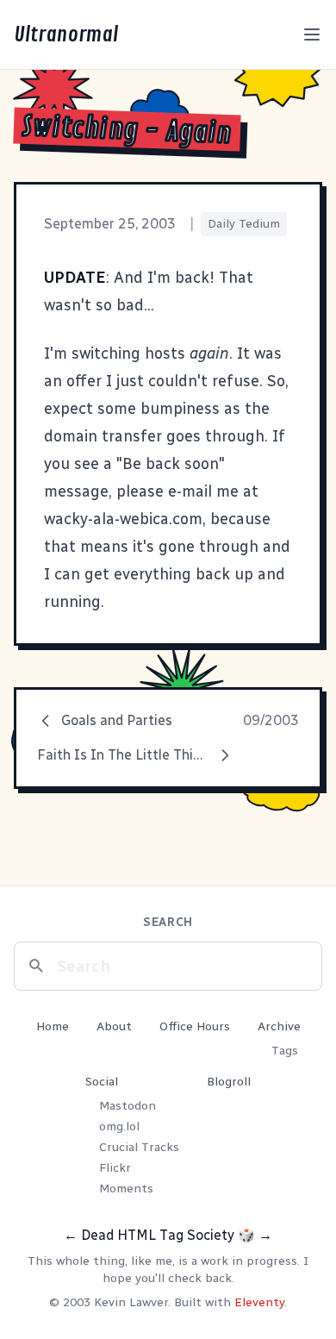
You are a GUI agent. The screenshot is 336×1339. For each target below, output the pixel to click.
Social (101, 1081)
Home (52, 1026)
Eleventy (259, 1302)
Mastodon (127, 1105)
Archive (279, 1026)
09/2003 (271, 720)
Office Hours (194, 1026)
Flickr (115, 1168)
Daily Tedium (244, 223)
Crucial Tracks (139, 1147)
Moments (126, 1188)
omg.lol (119, 1126)
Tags (284, 1050)
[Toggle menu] (312, 34)
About (114, 1026)
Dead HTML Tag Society (157, 1235)
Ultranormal (66, 34)
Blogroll (229, 1081)
